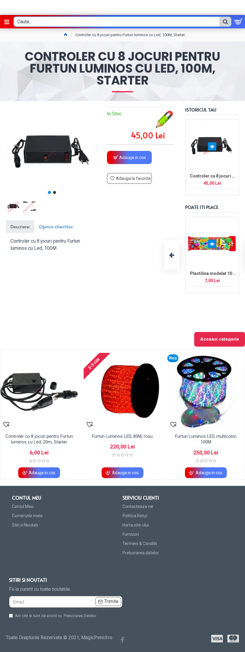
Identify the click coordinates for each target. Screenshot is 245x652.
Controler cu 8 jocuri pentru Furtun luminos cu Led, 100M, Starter (213, 176)
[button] (49, 192)
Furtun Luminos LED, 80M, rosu (122, 436)
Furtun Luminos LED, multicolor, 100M (206, 439)
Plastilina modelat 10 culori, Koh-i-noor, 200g (213, 273)
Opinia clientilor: (56, 226)
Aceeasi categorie (219, 339)
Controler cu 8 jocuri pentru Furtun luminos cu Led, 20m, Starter (39, 439)
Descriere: (20, 226)
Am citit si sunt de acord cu (55, 615)
